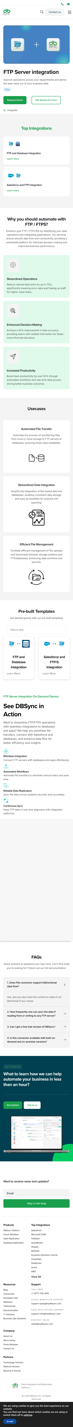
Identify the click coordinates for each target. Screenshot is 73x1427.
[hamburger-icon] (69, 12)
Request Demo (15, 100)
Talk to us (32, 1105)
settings (28, 1415)
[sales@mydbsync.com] (68, 4)
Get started (13, 1105)
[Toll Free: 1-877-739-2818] (62, 4)
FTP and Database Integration (18, 662)
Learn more (13, 158)
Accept (10, 1421)
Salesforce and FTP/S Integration (54, 662)
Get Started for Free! (46, 100)
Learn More (13, 673)
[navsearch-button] (42, 12)
